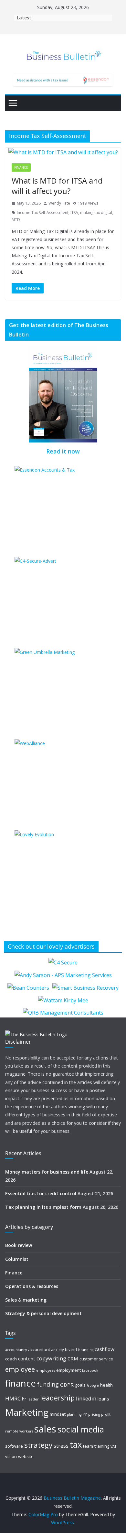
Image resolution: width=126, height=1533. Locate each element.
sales (45, 1428)
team (88, 1446)
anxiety (57, 1349)
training (101, 1446)
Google (93, 1385)
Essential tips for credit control (40, 1193)
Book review (18, 1245)
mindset (58, 1414)
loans (103, 1398)
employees (45, 1370)
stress (61, 1445)
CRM (73, 1358)
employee (20, 1369)
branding (85, 1349)
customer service (96, 1359)
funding (48, 1384)
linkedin (86, 1398)
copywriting (51, 1358)
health (106, 1385)
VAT (113, 1446)
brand (71, 1349)
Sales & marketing (26, 1300)
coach (11, 1359)
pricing (94, 1414)
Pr (85, 1414)
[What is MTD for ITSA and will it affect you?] (63, 152)
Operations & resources (31, 1286)
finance (20, 1383)
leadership (57, 1397)
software (14, 1446)
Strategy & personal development (43, 1313)
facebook (90, 1370)
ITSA (74, 212)
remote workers (19, 1431)
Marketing (26, 1412)
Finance (21, 167)
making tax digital (96, 212)
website (26, 1456)
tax (76, 1444)
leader (33, 1399)
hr (24, 1399)
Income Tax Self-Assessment (42, 212)
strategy (38, 1445)
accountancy (16, 1349)
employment (68, 1370)
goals (80, 1385)
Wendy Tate (59, 203)
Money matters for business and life (46, 1172)
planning (74, 1414)
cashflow (104, 1349)
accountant (39, 1349)
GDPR (67, 1384)
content (26, 1358)
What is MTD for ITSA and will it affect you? (57, 185)
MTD (16, 219)
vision (11, 1456)
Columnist (16, 1259)
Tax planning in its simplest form (43, 1207)
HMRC (13, 1398)
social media (81, 1429)
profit (105, 1414)
